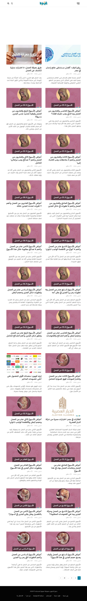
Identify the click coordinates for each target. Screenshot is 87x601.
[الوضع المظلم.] (12, 3)
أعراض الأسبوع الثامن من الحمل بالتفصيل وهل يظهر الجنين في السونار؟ (25, 513)
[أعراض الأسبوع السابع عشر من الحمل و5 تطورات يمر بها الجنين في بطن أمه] (63, 277)
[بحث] (8, 3)
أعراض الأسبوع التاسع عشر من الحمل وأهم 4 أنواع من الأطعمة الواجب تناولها (63, 248)
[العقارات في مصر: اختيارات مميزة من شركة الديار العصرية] (63, 406)
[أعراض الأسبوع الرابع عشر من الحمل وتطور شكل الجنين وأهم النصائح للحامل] (24, 320)
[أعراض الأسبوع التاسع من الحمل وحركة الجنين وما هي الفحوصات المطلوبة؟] (63, 498)
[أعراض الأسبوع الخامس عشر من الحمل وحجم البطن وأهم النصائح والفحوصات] (63, 320)
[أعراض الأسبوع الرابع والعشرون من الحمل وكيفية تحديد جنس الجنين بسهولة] (24, 98)
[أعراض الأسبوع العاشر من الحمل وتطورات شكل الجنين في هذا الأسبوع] (24, 452)
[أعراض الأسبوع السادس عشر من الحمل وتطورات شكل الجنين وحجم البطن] (24, 277)
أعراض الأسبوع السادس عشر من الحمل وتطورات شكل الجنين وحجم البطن (25, 291)
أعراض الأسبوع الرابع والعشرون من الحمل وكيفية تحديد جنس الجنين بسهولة (27, 113)
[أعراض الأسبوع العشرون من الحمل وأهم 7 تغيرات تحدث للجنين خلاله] (24, 190)
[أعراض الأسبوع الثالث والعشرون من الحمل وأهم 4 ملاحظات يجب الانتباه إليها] (63, 144)
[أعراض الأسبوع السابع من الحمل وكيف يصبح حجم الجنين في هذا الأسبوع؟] (63, 541)
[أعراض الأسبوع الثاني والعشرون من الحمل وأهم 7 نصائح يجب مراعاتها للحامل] (24, 144)
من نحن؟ (28, 595)
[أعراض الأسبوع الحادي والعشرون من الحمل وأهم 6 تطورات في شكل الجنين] (63, 190)
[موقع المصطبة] (43, 3)
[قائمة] (78, 3)
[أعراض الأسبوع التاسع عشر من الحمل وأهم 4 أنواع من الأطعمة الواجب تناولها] (63, 233)
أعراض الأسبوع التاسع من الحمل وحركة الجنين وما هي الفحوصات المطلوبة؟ (64, 513)
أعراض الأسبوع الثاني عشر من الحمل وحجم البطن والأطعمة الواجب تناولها (25, 421)
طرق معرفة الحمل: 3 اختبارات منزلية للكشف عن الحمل (26, 69)
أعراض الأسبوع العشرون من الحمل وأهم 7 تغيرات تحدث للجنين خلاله (24, 204)
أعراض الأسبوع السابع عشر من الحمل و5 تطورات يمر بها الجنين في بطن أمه (63, 291)
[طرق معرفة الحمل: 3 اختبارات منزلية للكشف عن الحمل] (24, 55)
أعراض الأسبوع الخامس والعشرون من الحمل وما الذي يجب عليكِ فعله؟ (64, 112)
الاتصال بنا (20, 595)
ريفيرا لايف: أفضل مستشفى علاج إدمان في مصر (63, 69)
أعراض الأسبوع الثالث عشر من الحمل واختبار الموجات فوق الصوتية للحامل (65, 377)
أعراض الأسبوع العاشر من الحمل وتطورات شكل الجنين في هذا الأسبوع (26, 466)
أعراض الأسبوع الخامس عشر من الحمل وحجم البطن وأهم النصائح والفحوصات (63, 334)
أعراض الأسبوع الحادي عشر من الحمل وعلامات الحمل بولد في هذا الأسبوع (66, 468)
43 (64, 578)
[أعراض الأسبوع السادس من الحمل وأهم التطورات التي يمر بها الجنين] (24, 541)
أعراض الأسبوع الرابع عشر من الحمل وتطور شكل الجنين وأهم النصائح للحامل (24, 334)
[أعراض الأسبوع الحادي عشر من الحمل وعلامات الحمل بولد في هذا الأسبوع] (63, 452)
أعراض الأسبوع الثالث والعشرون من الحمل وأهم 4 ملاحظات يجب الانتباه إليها (65, 160)
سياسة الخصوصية (38, 595)
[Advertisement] (43, 25)
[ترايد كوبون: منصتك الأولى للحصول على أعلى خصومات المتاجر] (24, 363)
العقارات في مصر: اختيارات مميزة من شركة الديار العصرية (63, 421)
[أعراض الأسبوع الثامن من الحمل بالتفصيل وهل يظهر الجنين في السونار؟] (24, 498)
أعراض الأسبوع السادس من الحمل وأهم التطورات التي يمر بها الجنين (27, 556)
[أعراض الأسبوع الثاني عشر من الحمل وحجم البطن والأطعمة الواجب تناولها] (24, 406)
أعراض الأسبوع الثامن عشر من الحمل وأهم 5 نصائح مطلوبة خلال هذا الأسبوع (24, 248)
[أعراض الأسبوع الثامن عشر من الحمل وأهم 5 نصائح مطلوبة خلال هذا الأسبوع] (24, 233)
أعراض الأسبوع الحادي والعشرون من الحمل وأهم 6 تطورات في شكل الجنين (64, 204)
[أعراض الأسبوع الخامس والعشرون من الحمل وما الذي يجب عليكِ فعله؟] (63, 98)
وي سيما (65, 595)
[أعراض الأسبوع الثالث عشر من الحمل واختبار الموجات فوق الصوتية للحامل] (63, 363)
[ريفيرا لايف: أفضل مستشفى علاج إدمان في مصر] (63, 55)
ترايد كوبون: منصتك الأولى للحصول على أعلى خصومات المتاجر (24, 377)
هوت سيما (57, 595)
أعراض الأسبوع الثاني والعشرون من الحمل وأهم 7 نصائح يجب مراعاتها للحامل (26, 160)
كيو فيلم (48, 595)
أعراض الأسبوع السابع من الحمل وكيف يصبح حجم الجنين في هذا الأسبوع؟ (64, 556)
